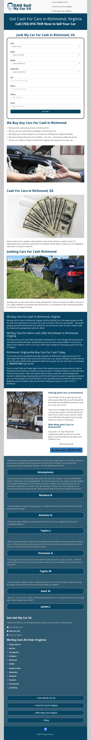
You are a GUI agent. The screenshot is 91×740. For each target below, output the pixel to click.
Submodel (14, 69)
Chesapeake (14, 652)
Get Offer (45, 111)
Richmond (13, 660)
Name (12, 86)
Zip (11, 77)
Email (12, 103)
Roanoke (12, 680)
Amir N (45, 591)
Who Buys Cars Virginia (46, 713)
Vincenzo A (45, 553)
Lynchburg (13, 688)
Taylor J (46, 530)
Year (12, 43)
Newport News (15, 668)
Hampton (12, 676)
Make (12, 52)
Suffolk (12, 664)
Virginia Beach (14, 644)
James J (45, 606)
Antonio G (45, 515)
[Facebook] (45, 729)
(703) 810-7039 (33, 24)
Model (12, 60)
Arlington (13, 656)
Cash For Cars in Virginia (46, 705)
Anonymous (45, 472)
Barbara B (45, 495)
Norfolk (12, 648)
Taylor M (45, 571)
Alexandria (13, 672)
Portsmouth (14, 684)
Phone (12, 94)
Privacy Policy (46, 734)
